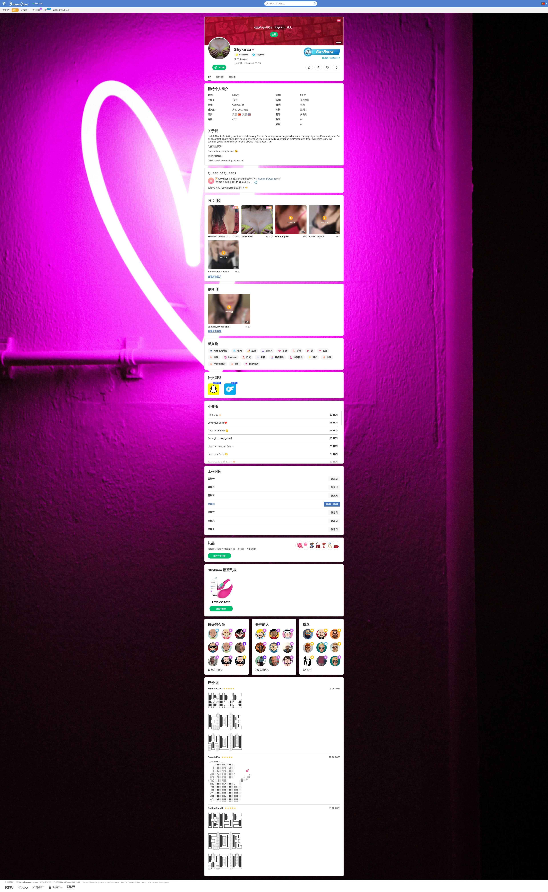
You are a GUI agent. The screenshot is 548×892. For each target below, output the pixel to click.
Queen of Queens (267, 179)
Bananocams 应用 (61, 10)
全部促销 (36, 10)
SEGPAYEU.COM (73, 882)
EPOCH (63, 882)
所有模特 (6, 10)
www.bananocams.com (29, 882)
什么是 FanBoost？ (331, 58)
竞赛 (45, 10)
